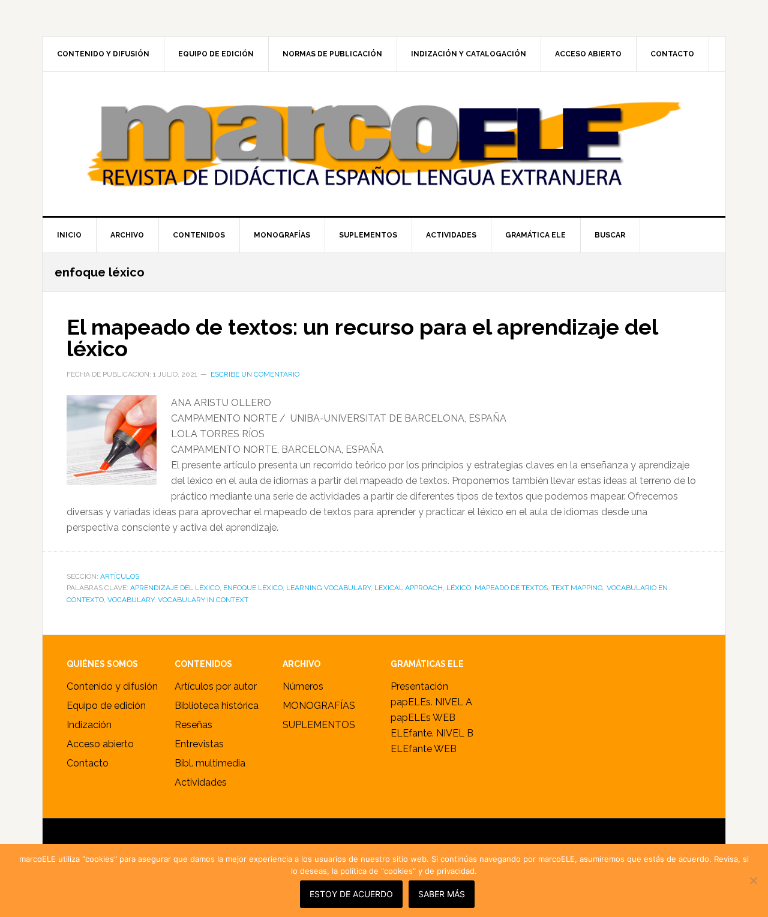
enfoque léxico (253, 588)
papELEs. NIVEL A (431, 702)
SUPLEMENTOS (319, 724)
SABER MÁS (441, 894)
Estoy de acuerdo (351, 894)
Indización (89, 724)
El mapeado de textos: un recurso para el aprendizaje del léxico (362, 337)
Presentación (419, 686)
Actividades (201, 782)
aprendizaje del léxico (175, 588)
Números (303, 686)
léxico (458, 588)
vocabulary (130, 600)
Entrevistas (199, 744)
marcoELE (384, 144)
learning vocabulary (328, 588)
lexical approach (408, 588)
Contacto (88, 763)
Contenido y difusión (112, 686)
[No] (753, 880)
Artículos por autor (216, 686)
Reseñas (193, 724)
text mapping (577, 588)
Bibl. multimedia (210, 763)
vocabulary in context (203, 600)
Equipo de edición (106, 705)
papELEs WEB (423, 717)
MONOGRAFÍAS (319, 705)
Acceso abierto (100, 744)
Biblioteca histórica (217, 705)
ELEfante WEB (424, 748)
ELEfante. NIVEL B (432, 733)
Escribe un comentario (255, 374)
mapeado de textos (511, 588)
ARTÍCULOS (119, 576)
